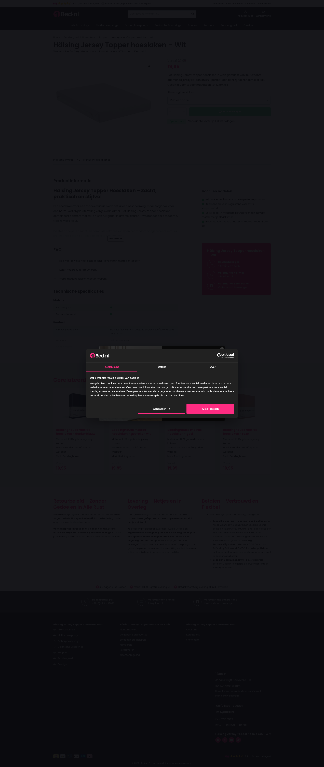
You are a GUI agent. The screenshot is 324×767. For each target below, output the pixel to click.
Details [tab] (162, 366)
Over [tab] (212, 366)
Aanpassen (159, 408)
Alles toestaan (210, 408)
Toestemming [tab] (111, 366)
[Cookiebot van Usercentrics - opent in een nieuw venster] (219, 355)
